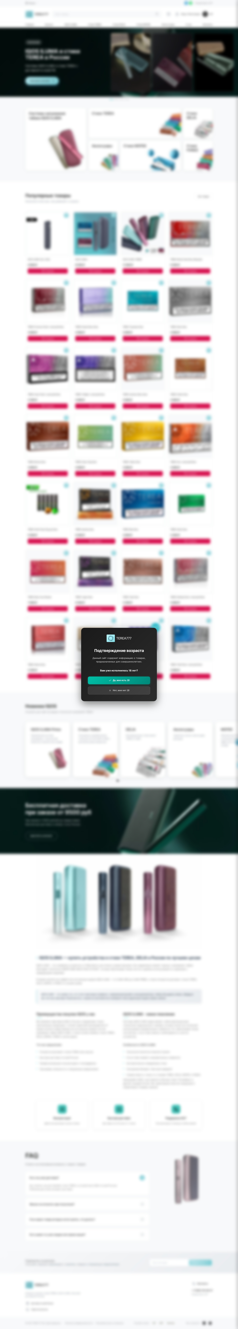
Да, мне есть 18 (121, 680)
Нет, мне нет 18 (121, 690)
